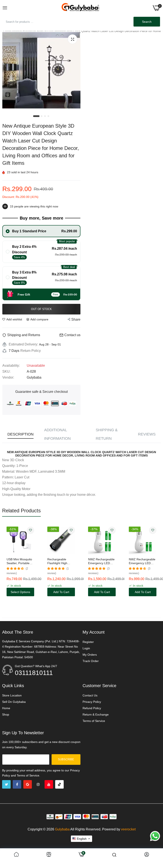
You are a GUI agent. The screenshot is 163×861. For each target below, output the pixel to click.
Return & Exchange (96, 714)
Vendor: (8, 377)
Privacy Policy (92, 701)
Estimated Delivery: (23, 344)
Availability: (11, 365)
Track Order (91, 661)
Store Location (12, 695)
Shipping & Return (107, 434)
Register (88, 642)
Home (6, 708)
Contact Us (90, 695)
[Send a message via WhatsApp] (155, 836)
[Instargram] (38, 784)
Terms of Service (94, 721)
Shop (5, 714)
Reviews (147, 434)
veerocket (128, 829)
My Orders (90, 654)
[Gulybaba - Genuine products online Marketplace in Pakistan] (80, 8)
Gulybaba (62, 829)
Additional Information (57, 434)
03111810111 (34, 672)
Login (86, 648)
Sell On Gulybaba (14, 701)
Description (20, 434)
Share (75, 319)
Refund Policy (92, 708)
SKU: (6, 371)
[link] (30, 530)
